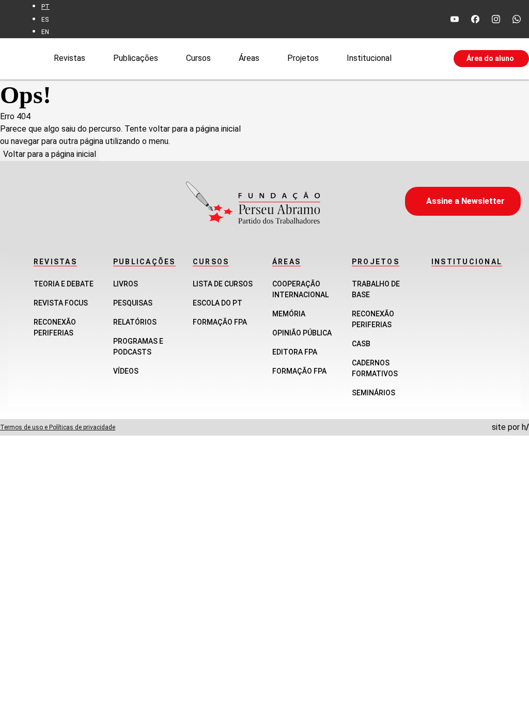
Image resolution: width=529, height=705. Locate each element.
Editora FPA (294, 352)
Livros (125, 284)
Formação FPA (220, 322)
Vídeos (125, 371)
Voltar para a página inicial (49, 154)
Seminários (373, 393)
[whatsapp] (516, 19)
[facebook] (475, 19)
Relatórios (135, 322)
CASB (361, 344)
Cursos (198, 58)
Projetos (303, 58)
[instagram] (496, 19)
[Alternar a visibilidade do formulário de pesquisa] (422, 59)
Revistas (69, 58)
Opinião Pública (302, 333)
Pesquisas (132, 303)
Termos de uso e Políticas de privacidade (57, 427)
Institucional (369, 58)
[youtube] (454, 19)
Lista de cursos (223, 284)
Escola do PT (217, 303)
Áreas (249, 58)
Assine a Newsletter (465, 201)
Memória (288, 314)
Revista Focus (61, 303)
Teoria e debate (64, 284)
